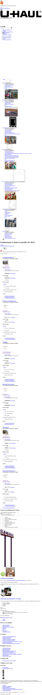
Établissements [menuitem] (6, 32)
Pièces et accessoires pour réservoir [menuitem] (10, 238)
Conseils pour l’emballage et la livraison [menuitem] (12, 133)
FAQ (3, 629)
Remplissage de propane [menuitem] (8, 233)
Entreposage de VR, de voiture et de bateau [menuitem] (11, 155)
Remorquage (5, 100)
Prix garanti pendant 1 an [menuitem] (7, 29)
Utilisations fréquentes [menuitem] (8, 131)
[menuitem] (23, 102)
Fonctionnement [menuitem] (7, 213)
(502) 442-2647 (7, 269)
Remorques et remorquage (9, 380)
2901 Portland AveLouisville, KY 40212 (6, 267)
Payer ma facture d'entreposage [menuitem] (9, 158)
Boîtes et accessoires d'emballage (18, 181)
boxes (9, 580)
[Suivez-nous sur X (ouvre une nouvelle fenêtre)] (3, 677)
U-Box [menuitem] (6, 127)
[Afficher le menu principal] (1, 10)
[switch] (21, 248)
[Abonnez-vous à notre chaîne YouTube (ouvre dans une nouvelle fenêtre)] (3, 678)
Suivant (4, 507)
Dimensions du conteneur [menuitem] (9, 135)
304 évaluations (12, 273)
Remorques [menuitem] (4, 82)
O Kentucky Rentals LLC (8, 257)
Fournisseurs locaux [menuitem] (8, 212)
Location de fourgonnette (7, 637)
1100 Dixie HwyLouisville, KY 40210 (6, 481)
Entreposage (9, 149)
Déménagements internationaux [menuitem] (9, 132)
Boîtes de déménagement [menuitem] (8, 183)
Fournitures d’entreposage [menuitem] (9, 161)
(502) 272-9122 (7, 354)
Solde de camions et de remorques (11, 519)
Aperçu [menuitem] (6, 211)
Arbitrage (4, 685)
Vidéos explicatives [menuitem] (8, 103)
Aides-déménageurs (12, 209)
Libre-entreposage (8, 518)
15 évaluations (12, 400)
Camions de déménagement (9, 338)
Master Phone (6, 427)
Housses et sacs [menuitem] (7, 186)
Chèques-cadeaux (6, 655)
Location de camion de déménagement (9, 636)
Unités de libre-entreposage (7, 642)
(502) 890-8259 (7, 439)
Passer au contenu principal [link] (5, 8)
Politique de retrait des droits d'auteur (9, 688)
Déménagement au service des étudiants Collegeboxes (12, 654)
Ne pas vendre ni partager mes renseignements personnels (12, 689)
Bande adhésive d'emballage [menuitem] (9, 188)
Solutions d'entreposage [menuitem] (8, 189)
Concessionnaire (5, 667)
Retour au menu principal (10, 101)
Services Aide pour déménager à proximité (10, 598)
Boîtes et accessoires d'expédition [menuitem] (10, 185)
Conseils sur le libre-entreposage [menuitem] (10, 160)
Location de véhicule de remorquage (9, 639)
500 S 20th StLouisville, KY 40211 (6, 311)
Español (4, 620)
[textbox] (14, 512)
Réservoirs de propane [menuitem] (8, 237)
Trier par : (2, 253)
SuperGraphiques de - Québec (9, 660)
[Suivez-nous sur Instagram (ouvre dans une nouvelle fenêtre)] (3, 672)
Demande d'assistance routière (7, 617)
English (4, 619)
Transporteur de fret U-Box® (8, 668)
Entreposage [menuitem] (5, 149)
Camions (6, 517)
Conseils (4, 628)
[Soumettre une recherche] (11, 28)
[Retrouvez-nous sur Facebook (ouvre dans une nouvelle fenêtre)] (3, 670)
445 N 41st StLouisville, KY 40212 (6, 394)
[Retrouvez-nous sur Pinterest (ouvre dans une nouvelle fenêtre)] (3, 674)
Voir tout (4, 284)
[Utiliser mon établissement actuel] (8, 512)
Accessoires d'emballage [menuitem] (8, 184)
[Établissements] (4, 26)
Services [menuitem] (6, 214)
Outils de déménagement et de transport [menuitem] (11, 187)
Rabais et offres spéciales (7, 656)
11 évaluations (12, 317)
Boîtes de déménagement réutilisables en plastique (11, 643)
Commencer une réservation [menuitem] (9, 85)
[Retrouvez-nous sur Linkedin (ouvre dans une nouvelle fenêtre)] (3, 675)
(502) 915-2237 (7, 483)
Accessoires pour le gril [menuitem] (8, 234)
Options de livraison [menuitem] (8, 130)
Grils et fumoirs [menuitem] (7, 235)
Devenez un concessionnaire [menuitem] (7, 31)
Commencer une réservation (9, 102)
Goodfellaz (5, 342)
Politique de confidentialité (7, 686)
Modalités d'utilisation (6, 687)
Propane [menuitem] (4, 231)
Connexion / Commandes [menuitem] (7, 34)
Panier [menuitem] (5, 33)
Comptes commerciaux (7, 648)
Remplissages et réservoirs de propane (9, 652)
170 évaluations (12, 443)
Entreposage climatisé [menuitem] (8, 154)
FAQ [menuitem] (5, 105)
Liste (6, 247)
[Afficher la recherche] (3, 26)
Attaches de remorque (8, 523)
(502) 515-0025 (7, 313)
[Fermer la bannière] (1, 1)
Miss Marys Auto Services (8, 384)
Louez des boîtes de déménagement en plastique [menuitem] (12, 190)
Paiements (4, 627)
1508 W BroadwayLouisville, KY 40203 (6, 437)
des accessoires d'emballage (20, 580)
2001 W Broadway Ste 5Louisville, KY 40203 (7, 352)
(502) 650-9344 (7, 396)
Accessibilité (5, 630)
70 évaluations (12, 358)
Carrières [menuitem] (4, 30)
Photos (7, 434)
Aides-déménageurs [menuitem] (6, 209)
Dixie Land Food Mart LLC (9, 470)
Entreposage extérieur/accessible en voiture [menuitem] (11, 157)
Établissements (7, 690)
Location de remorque (6, 638)
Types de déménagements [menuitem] (9, 215)
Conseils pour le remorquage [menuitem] (9, 104)
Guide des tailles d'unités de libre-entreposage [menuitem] (12, 156)
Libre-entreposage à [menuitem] (9, 152)
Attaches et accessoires (6, 649)
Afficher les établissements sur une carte (7, 245)
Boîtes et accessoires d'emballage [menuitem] (8, 181)
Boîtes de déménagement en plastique (11, 527)
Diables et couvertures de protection (9, 640)
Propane (7, 231)
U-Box (13, 127)
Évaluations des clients (6, 631)
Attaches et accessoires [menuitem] (8, 106)
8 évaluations (12, 487)
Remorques (9, 82)
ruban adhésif (12, 580)
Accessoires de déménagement (10, 339)
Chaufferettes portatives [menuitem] (8, 236)
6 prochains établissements (10, 507)
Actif (1, 7)
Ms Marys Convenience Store (9, 301)
